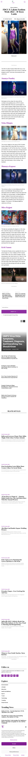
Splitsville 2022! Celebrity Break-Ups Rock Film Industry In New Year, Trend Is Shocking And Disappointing (13, 623)
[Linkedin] (14, 676)
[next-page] (24, 321)
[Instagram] (5, 676)
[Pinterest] (17, 676)
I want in (13, 311)
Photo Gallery (14, 7)
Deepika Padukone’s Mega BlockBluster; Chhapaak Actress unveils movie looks (9, 387)
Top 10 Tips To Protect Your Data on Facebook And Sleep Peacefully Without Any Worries (9, 357)
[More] (22, 58)
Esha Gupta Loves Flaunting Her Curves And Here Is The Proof (11, 560)
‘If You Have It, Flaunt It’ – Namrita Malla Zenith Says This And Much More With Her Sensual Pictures (13, 498)
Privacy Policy (8, 755)
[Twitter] (8, 676)
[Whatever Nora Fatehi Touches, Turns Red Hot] (14, 641)
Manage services (13, 739)
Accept (14, 743)
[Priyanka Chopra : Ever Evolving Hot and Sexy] (14, 579)
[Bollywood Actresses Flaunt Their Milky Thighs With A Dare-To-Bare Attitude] (14, 424)
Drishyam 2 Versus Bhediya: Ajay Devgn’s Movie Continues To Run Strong (9, 367)
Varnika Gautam (8, 18)
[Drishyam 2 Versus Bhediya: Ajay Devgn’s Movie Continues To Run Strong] (23, 367)
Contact (22, 755)
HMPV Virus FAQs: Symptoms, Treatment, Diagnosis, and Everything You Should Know (14, 341)
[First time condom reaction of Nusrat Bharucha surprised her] (23, 377)
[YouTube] (11, 676)
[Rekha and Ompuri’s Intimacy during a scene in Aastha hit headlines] (23, 396)
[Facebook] (2, 676)
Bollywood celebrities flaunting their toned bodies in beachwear (20, 295)
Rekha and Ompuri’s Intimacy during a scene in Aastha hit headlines (8, 397)
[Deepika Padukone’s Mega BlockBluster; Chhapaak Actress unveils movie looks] (23, 387)
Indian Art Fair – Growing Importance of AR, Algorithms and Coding (12, 711)
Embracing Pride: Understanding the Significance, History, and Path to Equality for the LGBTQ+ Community (13, 722)
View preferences (14, 751)
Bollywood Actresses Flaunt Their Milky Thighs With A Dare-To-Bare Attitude (13, 437)
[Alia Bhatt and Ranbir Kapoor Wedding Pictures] (14, 516)
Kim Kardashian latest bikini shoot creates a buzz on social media (12, 467)
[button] (26, 727)
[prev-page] (21, 321)
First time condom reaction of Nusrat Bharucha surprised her (9, 377)
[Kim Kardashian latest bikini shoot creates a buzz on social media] (14, 454)
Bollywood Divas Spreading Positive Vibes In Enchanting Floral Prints (7, 296)
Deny (14, 747)
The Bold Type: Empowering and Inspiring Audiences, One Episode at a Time (12, 716)
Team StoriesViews (7, 349)
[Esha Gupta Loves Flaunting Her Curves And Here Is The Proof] (14, 547)
